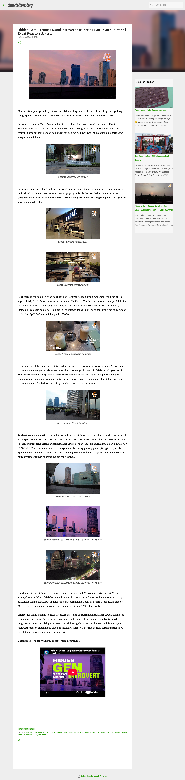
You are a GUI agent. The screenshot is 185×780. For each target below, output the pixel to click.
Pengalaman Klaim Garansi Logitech (151, 110)
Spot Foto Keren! (26, 729)
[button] (19, 42)
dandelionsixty (20, 5)
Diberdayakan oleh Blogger (94, 776)
